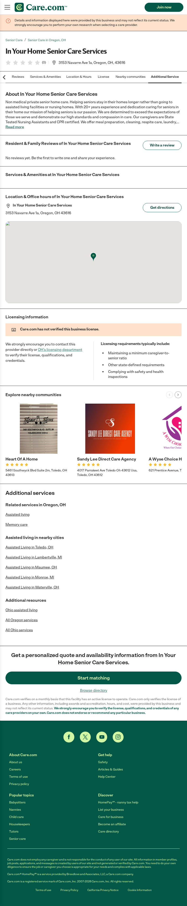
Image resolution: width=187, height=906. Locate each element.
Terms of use (18, 777)
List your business (111, 810)
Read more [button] (14, 127)
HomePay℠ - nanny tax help (118, 802)
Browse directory (93, 690)
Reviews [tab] (18, 77)
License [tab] (103, 77)
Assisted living (17, 514)
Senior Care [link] (14, 40)
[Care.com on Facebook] (68, 737)
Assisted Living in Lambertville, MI (33, 557)
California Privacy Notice (103, 890)
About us (15, 762)
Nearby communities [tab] (130, 77)
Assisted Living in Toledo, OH (29, 547)
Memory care (16, 524)
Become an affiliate (112, 824)
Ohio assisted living (21, 610)
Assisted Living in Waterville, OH (32, 587)
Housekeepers (19, 824)
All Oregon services (21, 620)
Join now (164, 7)
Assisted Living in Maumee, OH (31, 567)
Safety (103, 762)
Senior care (17, 839)
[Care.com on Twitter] (85, 737)
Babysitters (17, 802)
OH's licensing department (60, 349)
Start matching (94, 678)
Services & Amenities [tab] (45, 77)
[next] (178, 394)
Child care (16, 817)
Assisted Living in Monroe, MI (29, 577)
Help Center (106, 777)
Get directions (162, 207)
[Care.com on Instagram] (118, 737)
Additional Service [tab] (165, 77)
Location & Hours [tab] (78, 77)
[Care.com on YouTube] (101, 737)
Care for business (110, 817)
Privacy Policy (69, 890)
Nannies (15, 810)
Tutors (13, 831)
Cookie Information (140, 890)
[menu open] (7, 7)
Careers (15, 769)
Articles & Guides (110, 769)
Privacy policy (19, 784)
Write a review (162, 145)
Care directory (108, 831)
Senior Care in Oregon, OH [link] (47, 40)
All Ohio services (19, 630)
